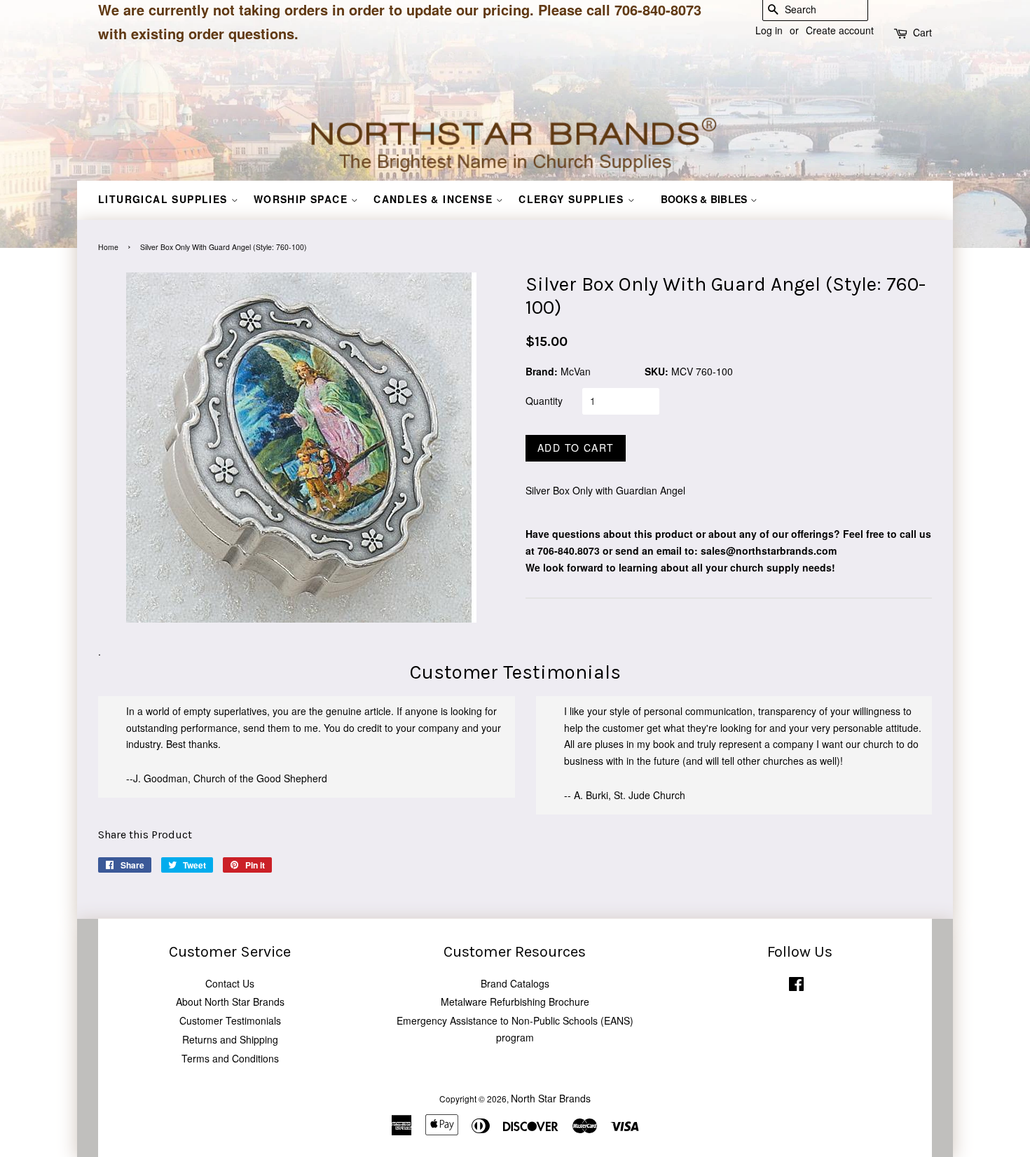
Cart (922, 32)
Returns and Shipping (230, 1039)
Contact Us (229, 983)
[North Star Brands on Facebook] (796, 986)
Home (108, 247)
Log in (769, 30)
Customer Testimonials (230, 1020)
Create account (840, 30)
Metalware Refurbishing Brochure (515, 1002)
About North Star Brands (230, 1002)
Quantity (544, 401)
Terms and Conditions (230, 1058)
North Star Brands (551, 1098)
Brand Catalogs (515, 983)
